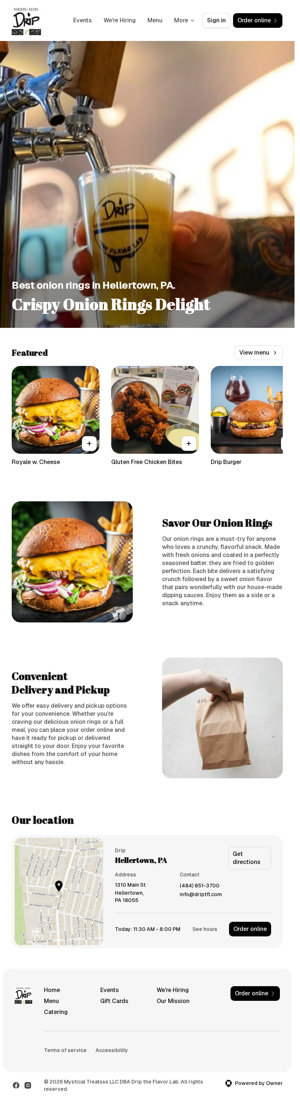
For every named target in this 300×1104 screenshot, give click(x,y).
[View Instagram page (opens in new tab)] (27, 1085)
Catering (56, 1012)
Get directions (246, 858)
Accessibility (111, 1050)
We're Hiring (120, 20)
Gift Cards (114, 1001)
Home (52, 990)
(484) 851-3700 (200, 885)
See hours (204, 929)
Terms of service (65, 1050)
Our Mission (173, 1001)
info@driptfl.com (201, 894)
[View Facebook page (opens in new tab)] (16, 1085)
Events (82, 20)
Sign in (216, 20)
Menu (154, 20)
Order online (250, 929)
